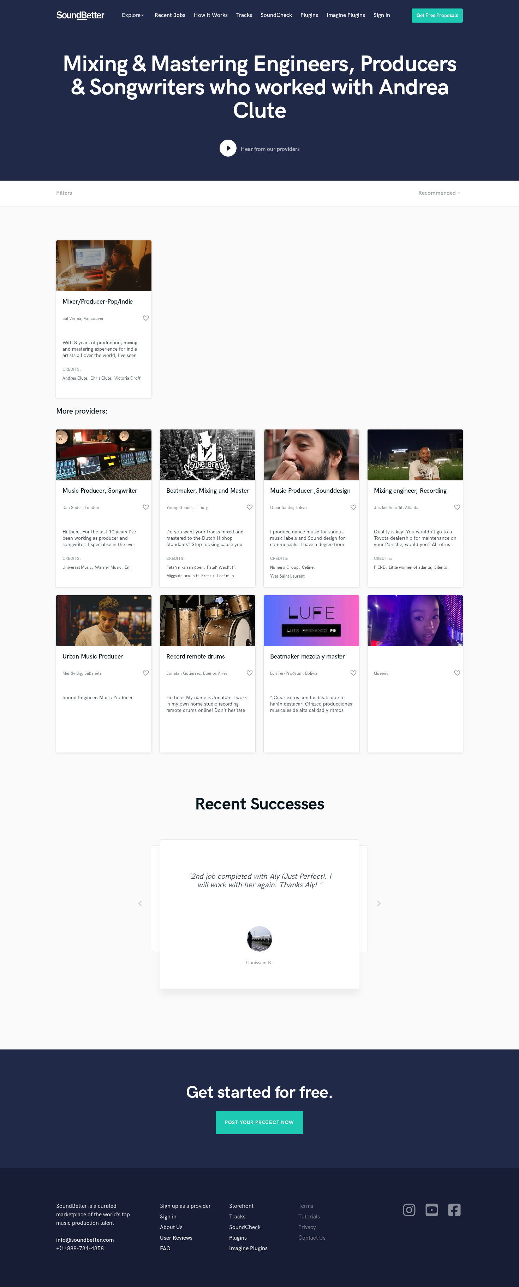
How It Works (211, 15)
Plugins (309, 15)
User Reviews (176, 1238)
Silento (440, 567)
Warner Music (108, 567)
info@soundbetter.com (85, 1240)
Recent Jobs (170, 15)
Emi (128, 567)
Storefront (241, 1206)
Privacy (307, 1227)
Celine (308, 567)
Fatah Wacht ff (220, 567)
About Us (171, 1227)
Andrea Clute (74, 378)
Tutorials (309, 1216)
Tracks (244, 15)
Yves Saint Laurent (287, 576)
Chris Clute (100, 378)
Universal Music (77, 567)
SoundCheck (276, 15)
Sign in (382, 15)
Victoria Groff (127, 378)
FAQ (165, 1248)
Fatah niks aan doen (185, 567)
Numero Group (284, 567)
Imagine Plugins (346, 15)
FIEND (380, 567)
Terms (305, 1206)
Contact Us (312, 1238)
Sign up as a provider (185, 1206)
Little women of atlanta (410, 567)
